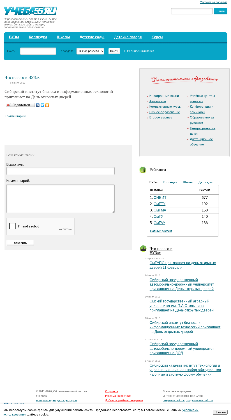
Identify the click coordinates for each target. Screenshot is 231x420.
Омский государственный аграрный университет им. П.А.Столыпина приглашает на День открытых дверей (182, 305)
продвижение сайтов (199, 400)
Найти (11, 51)
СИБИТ (160, 198)
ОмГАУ (159, 223)
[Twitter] (42, 105)
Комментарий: (18, 181)
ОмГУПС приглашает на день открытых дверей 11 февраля (183, 265)
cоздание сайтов (174, 400)
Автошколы (157, 101)
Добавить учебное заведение (124, 400)
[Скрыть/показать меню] (219, 37)
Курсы (157, 37)
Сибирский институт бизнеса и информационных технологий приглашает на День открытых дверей (185, 327)
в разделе (67, 51)
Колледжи (38, 37)
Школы (63, 37)
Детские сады (92, 37)
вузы (39, 400)
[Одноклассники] (47, 105)
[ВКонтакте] (37, 105)
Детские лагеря (128, 37)
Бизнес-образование (164, 112)
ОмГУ (158, 216)
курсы (73, 400)
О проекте (111, 391)
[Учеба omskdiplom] (32, 11)
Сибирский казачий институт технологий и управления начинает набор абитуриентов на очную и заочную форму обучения (185, 369)
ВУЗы (14, 37)
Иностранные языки (164, 96)
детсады (62, 400)
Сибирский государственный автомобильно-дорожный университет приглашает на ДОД (182, 348)
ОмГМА (160, 210)
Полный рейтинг (161, 231)
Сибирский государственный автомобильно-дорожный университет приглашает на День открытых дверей (182, 284)
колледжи (49, 400)
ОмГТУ (159, 204)
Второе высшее (160, 117)
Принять (220, 412)
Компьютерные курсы (165, 106)
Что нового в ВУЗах (22, 77)
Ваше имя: (15, 164)
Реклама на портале (213, 2)
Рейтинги (158, 169)
